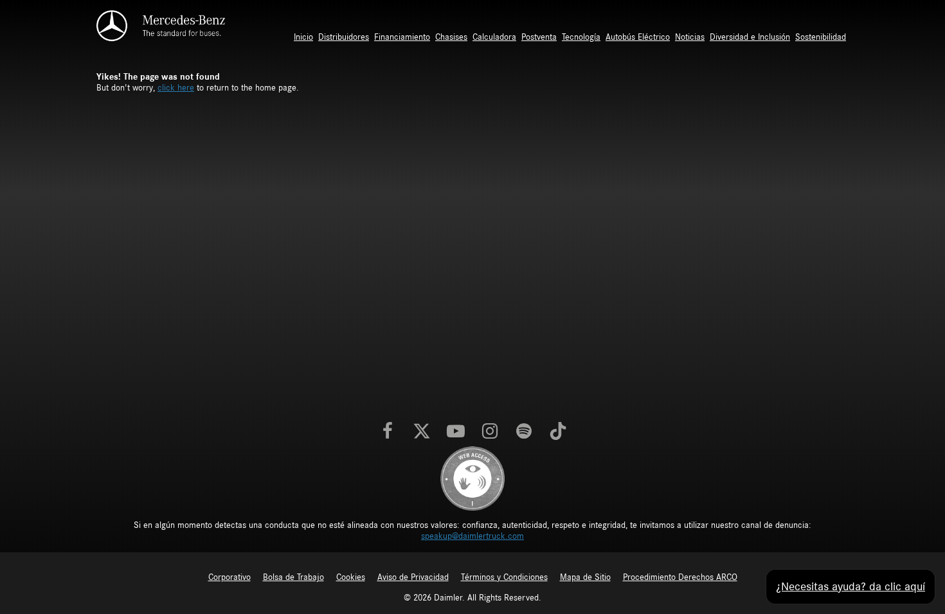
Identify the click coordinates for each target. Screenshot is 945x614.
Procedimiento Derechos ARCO (680, 577)
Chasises (451, 37)
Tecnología (581, 37)
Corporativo (229, 577)
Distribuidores (343, 37)
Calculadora (494, 37)
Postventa (539, 37)
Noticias (690, 37)
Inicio (303, 37)
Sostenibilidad (820, 37)
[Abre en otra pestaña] (387, 432)
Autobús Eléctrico (638, 37)
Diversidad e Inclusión (750, 37)
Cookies (350, 577)
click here (176, 87)
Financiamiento (402, 37)
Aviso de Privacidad (413, 577)
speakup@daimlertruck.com (472, 536)
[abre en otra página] (472, 477)
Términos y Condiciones (504, 577)
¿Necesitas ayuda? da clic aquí (850, 587)
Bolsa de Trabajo (293, 577)
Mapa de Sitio (585, 577)
